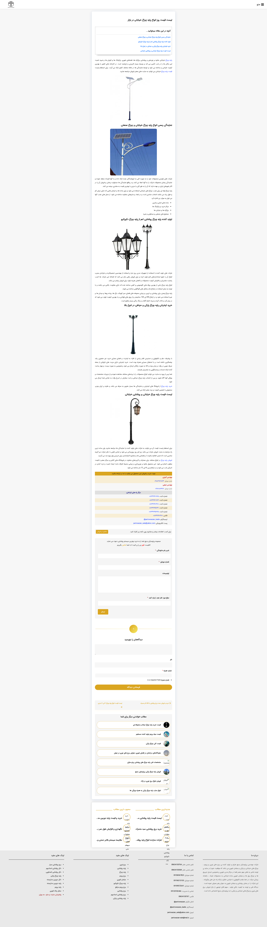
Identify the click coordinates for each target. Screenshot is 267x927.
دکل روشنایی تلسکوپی (53, 872)
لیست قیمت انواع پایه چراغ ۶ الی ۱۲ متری (110, 703)
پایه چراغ (169, 60)
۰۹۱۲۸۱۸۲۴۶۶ (159, 488)
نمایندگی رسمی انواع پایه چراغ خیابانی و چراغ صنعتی (154, 37)
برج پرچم (123, 876)
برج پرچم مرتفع (120, 887)
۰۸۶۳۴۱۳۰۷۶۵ (154, 496)
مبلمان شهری (121, 879)
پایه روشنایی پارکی (119, 898)
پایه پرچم (58, 887)
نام (171, 659)
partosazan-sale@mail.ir (180, 917)
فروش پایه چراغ (166, 460)
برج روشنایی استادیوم (118, 894)
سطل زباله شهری (55, 891)
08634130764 (176, 864)
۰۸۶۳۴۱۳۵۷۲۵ (154, 511)
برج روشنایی (121, 891)
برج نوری (123, 864)
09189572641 (179, 886)
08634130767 (184, 896)
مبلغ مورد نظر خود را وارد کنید (158, 597)
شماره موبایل (164, 562)
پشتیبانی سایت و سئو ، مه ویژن (50, 894)
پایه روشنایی (121, 868)
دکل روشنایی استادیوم (53, 868)
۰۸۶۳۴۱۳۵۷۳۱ (154, 508)
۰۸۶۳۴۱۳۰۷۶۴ (154, 500)
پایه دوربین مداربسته (54, 883)
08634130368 (176, 870)
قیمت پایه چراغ (166, 71)
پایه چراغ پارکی (56, 876)
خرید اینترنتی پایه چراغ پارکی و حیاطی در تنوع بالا (155, 46)
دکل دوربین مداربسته (54, 879)
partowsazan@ (179, 902)
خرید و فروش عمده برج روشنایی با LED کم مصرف (154, 703)
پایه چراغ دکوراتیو (120, 883)
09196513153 (179, 880)
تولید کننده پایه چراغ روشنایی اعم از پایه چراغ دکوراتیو (154, 42)
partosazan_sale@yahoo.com (144, 523)
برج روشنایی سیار (55, 864)
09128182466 (176, 891)
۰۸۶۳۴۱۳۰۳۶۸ (154, 504)
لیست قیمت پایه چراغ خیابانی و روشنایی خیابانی (155, 51)
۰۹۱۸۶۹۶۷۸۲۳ (159, 481)
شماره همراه (167, 670)
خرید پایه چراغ (166, 386)
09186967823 (179, 875)
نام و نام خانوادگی (162, 550)
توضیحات (165, 573)
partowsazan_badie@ (152, 519)
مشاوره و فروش (102, 531)
